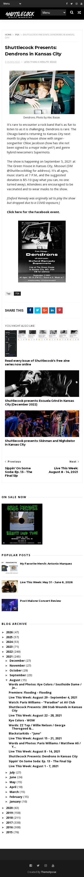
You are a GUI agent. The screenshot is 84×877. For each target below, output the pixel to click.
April (13, 787)
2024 (9, 642)
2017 (9, 822)
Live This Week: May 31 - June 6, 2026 (46, 582)
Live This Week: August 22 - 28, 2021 (35, 715)
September (18, 675)
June (13, 777)
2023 (9, 647)
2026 (9, 632)
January (16, 801)
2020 (9, 808)
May (13, 782)
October (16, 670)
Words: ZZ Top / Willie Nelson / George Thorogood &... (37, 727)
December (17, 661)
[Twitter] (72, 4)
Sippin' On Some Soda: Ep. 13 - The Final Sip (40, 761)
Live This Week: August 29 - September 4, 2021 (43, 697)
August (15, 680)
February (16, 797)
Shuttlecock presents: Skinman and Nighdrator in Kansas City (40, 442)
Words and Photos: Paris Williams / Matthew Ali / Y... (45, 745)
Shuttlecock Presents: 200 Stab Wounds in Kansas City (45, 708)
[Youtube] (81, 4)
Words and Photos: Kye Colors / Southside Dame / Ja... (45, 686)
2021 (9, 656)
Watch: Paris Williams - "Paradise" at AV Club (42, 702)
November (18, 665)
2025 (9, 637)
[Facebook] (66, 4)
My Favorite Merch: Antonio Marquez (46, 563)
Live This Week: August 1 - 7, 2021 (34, 766)
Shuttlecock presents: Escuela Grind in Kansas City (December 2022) (39, 402)
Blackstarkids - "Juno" (25, 733)
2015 (9, 832)
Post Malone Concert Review (40, 600)
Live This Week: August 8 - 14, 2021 (34, 751)
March (15, 792)
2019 (9, 813)
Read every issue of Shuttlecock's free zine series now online (37, 362)
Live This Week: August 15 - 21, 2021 (35, 738)
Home (8, 34)
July (13, 772)
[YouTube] (53, 865)
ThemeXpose (48, 872)
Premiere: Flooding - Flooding (30, 692)
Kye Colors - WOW (22, 720)
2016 (9, 827)
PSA (17, 34)
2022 (9, 652)
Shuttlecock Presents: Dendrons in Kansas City (43, 756)
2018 (9, 818)
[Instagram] (76, 4)
